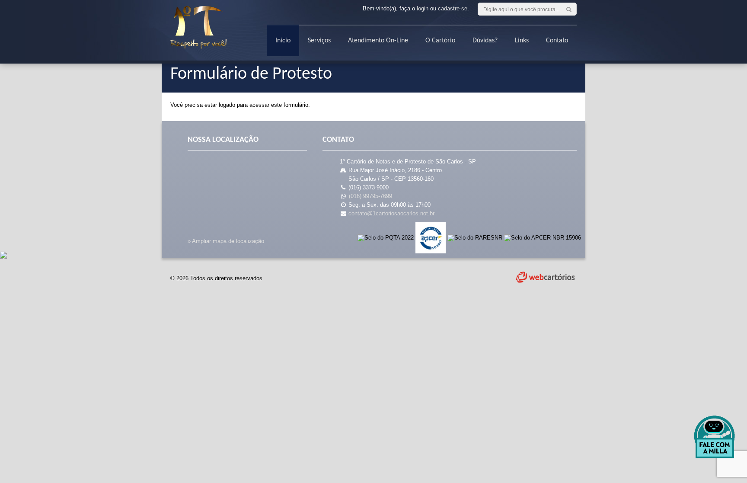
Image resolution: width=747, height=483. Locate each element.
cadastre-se (452, 8)
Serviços (319, 40)
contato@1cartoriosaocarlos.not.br (391, 213)
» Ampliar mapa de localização (226, 241)
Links (522, 40)
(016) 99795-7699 (370, 196)
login (422, 8)
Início (282, 40)
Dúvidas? (485, 40)
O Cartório (440, 40)
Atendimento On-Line (378, 40)
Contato (557, 40)
